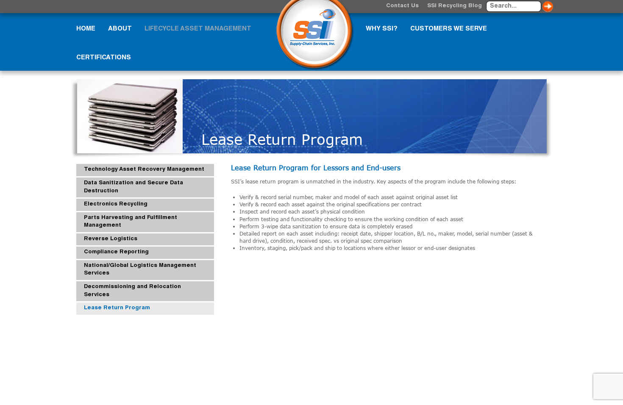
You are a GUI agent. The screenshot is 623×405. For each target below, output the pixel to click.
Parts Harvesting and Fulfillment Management (130, 222)
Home (85, 29)
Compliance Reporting (116, 252)
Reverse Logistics (110, 239)
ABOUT (120, 29)
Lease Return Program (117, 308)
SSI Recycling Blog (454, 6)
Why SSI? (382, 29)
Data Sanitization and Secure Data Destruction (133, 187)
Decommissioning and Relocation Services (132, 291)
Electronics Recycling (115, 204)
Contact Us (402, 6)
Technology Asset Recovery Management (144, 169)
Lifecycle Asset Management (198, 29)
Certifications (103, 58)
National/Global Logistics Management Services (140, 270)
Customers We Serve (448, 29)
